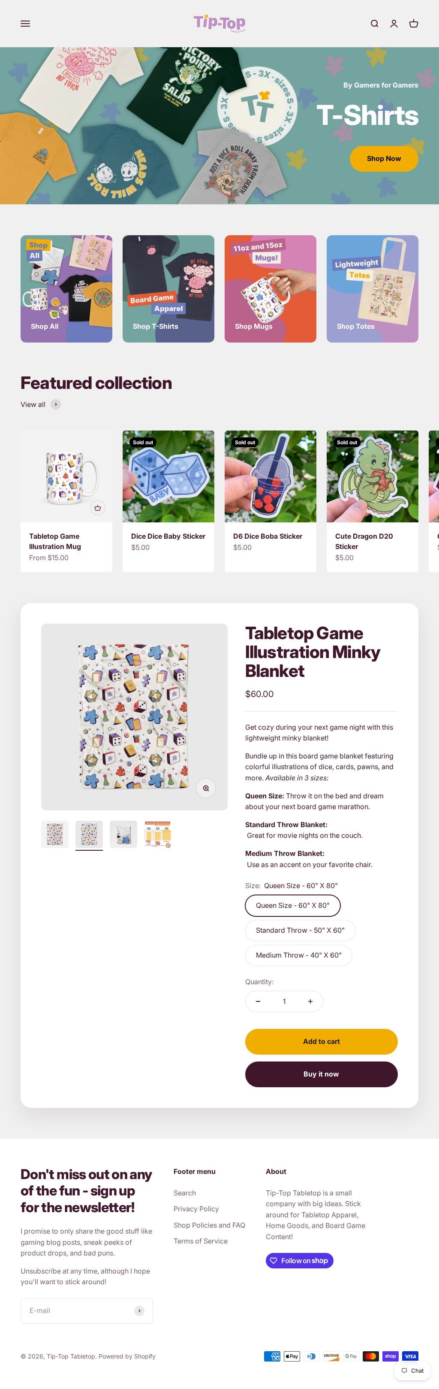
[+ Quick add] (97, 508)
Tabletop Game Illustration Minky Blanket (313, 651)
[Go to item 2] (89, 836)
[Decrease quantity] (258, 1001)
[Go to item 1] (55, 836)
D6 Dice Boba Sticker (267, 536)
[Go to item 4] (157, 836)
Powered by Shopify (127, 1356)
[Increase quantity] (310, 1001)
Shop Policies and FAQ (209, 1225)
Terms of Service (201, 1241)
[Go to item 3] (123, 836)
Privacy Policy (196, 1208)
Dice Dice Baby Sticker (168, 536)
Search (185, 1193)
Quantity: (259, 981)
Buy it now (321, 1074)
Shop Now (384, 158)
